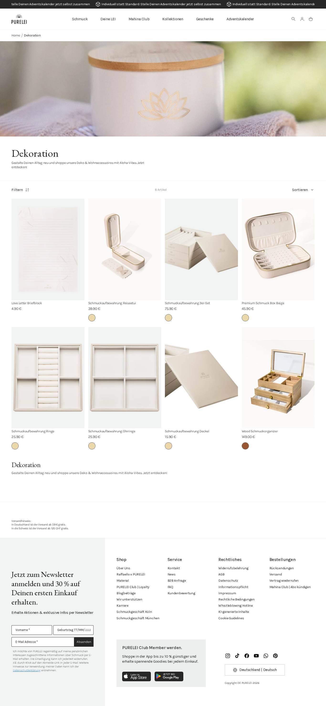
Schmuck (80, 19)
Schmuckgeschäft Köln (134, 612)
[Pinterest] (275, 656)
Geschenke (205, 19)
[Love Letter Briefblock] (47, 249)
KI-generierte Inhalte (233, 612)
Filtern (17, 189)
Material (122, 581)
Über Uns (123, 568)
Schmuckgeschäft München (137, 618)
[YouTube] (256, 656)
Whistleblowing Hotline (235, 606)
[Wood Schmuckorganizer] (278, 378)
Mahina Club (139, 19)
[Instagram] (228, 656)
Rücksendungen (281, 568)
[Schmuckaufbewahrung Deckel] (201, 378)
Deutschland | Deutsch (258, 669)
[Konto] (302, 19)
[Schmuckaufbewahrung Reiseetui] (124, 249)
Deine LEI (108, 19)
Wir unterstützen (129, 599)
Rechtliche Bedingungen (236, 599)
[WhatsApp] (266, 656)
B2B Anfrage (177, 581)
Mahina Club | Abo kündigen (290, 587)
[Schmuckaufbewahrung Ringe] (47, 378)
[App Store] (136, 676)
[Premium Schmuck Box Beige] (278, 249)
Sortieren (300, 189)
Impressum (227, 593)
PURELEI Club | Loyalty (132, 587)
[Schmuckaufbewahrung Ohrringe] (124, 378)
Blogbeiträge (126, 593)
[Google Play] (169, 676)
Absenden (84, 642)
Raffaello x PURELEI (130, 574)
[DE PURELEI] (19, 19)
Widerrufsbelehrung (233, 568)
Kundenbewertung (181, 593)
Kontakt (174, 568)
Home (15, 35)
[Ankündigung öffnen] (163, 4)
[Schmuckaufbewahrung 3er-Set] (201, 249)
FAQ (170, 587)
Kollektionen (172, 19)
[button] (293, 19)
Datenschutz (228, 581)
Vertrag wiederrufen (284, 581)
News (172, 574)
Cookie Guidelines (231, 618)
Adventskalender (240, 19)
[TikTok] (237, 656)
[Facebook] (247, 656)
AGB (221, 574)
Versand (275, 574)
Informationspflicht (233, 587)
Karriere (122, 606)
